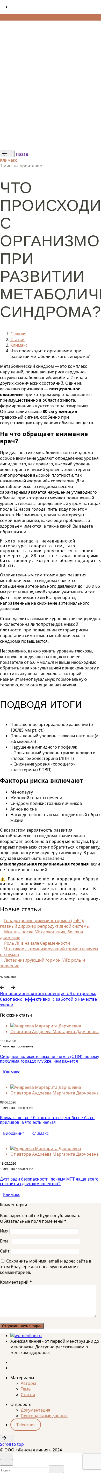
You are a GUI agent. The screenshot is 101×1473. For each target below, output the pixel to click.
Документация (35, 1410)
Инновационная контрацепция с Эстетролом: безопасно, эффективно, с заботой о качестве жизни (48, 999)
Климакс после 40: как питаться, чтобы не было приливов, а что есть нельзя (47, 1120)
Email (5, 1241)
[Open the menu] (2, 25)
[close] (6, 45)
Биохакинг (13, 1133)
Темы (26, 1389)
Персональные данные (44, 1416)
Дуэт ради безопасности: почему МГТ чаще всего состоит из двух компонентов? (49, 1181)
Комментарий (16, 1282)
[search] (56, 1469)
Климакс (8, 160)
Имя (4, 1231)
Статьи (28, 1394)
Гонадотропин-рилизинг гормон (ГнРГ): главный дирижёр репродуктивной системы (45, 923)
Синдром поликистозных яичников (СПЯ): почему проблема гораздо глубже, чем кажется (49, 1058)
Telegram (25, 1425)
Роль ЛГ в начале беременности (37, 943)
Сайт (5, 1251)
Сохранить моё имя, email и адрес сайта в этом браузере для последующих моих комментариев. (45, 1266)
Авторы (28, 1383)
